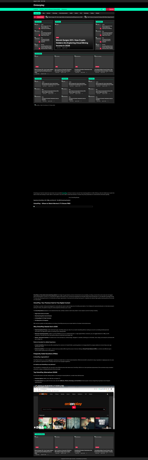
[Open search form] (104, 9)
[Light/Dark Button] (102, 9)
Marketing (86, 13)
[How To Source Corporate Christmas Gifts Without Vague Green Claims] (64, 62)
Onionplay (39, 5)
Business (48, 13)
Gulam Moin (59, 47)
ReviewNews (78, 458)
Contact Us (36, 9)
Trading (92, 13)
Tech (81, 13)
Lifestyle (97, 13)
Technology (54, 13)
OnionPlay (64, 193)
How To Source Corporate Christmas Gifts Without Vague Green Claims (102, 17)
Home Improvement (63, 13)
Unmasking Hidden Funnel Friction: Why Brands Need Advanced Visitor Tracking (37, 46)
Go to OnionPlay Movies (74, 197)
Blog (44, 13)
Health (71, 13)
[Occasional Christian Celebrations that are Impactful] (84, 62)
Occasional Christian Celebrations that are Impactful (37, 40)
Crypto (42, 24)
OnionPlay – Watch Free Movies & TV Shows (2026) (50, 9)
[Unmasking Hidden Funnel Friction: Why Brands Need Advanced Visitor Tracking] (104, 62)
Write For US (64, 9)
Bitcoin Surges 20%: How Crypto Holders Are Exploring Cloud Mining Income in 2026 (65, 17)
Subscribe (112, 9)
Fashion (76, 13)
